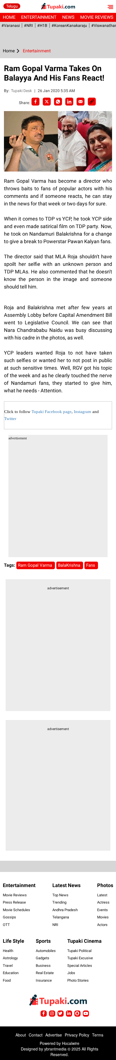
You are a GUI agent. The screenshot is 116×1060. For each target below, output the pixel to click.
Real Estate (45, 973)
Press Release (14, 902)
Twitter (10, 418)
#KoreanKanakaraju (69, 25)
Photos (105, 885)
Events (102, 910)
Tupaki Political (79, 951)
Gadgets (42, 958)
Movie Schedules (16, 910)
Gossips (9, 917)
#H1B (42, 25)
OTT (6, 925)
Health (8, 951)
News (68, 17)
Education (11, 973)
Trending (59, 902)
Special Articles (79, 965)
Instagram (82, 411)
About (20, 1035)
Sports (43, 941)
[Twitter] (47, 101)
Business (43, 965)
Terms (97, 1035)
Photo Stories (78, 980)
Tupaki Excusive (80, 958)
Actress (103, 902)
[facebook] (35, 101)
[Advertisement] (58, 499)
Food (7, 980)
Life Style (13, 941)
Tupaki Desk (22, 90)
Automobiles (46, 951)
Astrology (10, 958)
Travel (8, 965)
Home (9, 17)
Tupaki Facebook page (52, 411)
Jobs (71, 973)
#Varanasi (10, 25)
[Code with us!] (77, 1013)
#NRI (28, 25)
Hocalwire (70, 1043)
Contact (36, 1035)
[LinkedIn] (69, 101)
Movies (103, 917)
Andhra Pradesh (65, 910)
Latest (102, 895)
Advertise (53, 1035)
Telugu (12, 6)
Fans (91, 565)
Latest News (66, 885)
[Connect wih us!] (69, 1013)
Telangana (60, 917)
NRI (55, 925)
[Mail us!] (86, 1013)
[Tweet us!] (52, 1013)
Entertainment (39, 17)
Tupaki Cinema (84, 941)
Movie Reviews (15, 895)
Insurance (44, 980)
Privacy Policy (77, 1035)
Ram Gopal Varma (35, 565)
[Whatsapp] (58, 101)
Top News (60, 895)
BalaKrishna (69, 565)
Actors (102, 925)
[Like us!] (44, 1013)
